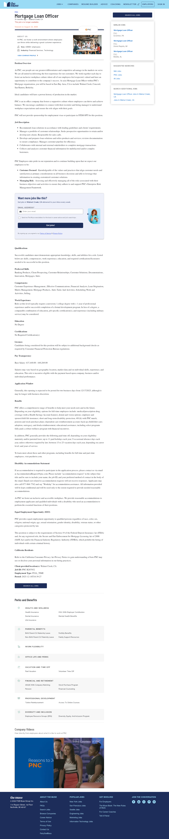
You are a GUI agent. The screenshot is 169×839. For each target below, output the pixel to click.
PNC (16, 12)
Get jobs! (50, 225)
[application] (59, 763)
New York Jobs (76, 801)
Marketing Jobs (76, 817)
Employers (147, 4)
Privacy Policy (57, 233)
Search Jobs (45, 809)
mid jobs (117, 71)
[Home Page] (11, 5)
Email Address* (26, 207)
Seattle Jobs (75, 809)
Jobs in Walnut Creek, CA (124, 100)
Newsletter (129, 4)
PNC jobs (118, 75)
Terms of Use (45, 821)
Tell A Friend (104, 815)
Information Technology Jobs (81, 821)
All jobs (117, 78)
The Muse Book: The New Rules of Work (112, 806)
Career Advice (46, 817)
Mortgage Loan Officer (123, 30)
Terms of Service (45, 233)
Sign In (161, 4)
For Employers (105, 801)
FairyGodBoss (46, 833)
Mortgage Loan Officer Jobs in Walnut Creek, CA (132, 95)
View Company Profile (27, 56)
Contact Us (44, 829)
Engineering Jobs (77, 813)
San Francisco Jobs (78, 805)
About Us (44, 801)
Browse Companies (48, 813)
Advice (104, 4)
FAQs (42, 805)
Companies (73, 4)
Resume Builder (90, 4)
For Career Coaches (107, 811)
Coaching (116, 4)
